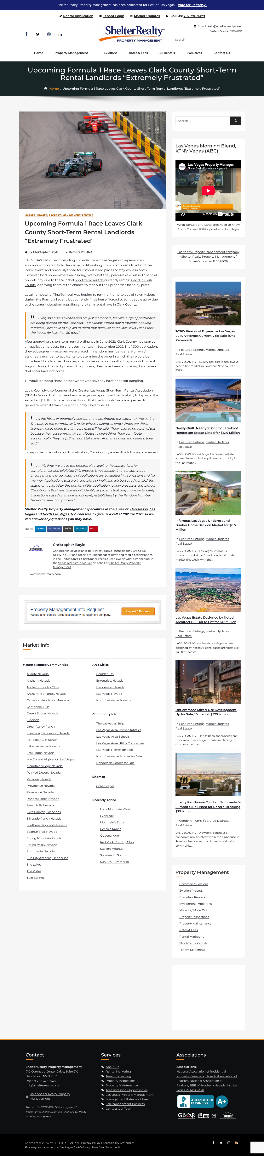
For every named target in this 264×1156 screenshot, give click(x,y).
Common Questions (193, 884)
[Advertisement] (209, 997)
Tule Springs (35, 877)
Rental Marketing (191, 936)
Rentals (87, 215)
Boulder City (105, 674)
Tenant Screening (192, 950)
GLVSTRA (33, 395)
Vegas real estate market (75, 563)
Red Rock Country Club (117, 842)
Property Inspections (194, 917)
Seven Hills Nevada (40, 805)
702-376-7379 (194, 16)
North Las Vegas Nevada (113, 700)
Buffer (68, 528)
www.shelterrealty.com (45, 574)
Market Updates (147, 16)
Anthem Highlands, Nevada (46, 693)
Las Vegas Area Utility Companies (120, 743)
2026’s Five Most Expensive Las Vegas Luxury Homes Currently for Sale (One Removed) (205, 335)
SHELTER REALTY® (66, 1143)
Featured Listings (191, 350)
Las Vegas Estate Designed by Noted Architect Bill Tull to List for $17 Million (205, 620)
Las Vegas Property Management (129, 1094)
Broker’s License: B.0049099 (225, 31)
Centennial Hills (38, 707)
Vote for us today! (192, 5)
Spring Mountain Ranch (44, 838)
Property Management (64, 215)
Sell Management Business (125, 1104)
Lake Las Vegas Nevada (43, 746)
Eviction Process (191, 890)
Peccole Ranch (110, 829)
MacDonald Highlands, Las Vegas (50, 759)
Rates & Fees (188, 930)
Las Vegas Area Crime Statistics (118, 730)
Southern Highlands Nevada (47, 825)
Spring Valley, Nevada (42, 845)
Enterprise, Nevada (109, 680)
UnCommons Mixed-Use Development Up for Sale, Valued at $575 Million (206, 712)
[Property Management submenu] (90, 53)
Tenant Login (113, 16)
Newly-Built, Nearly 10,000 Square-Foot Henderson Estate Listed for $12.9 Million (207, 430)
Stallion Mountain (112, 848)
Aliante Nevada (38, 674)
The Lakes (34, 864)
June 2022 (108, 341)
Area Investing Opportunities (126, 1090)
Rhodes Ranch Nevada (43, 799)
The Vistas (34, 871)
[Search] (235, 121)
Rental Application (78, 16)
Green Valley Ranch (41, 726)
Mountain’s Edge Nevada (45, 766)
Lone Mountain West (115, 809)
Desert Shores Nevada (42, 713)
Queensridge (109, 835)
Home (54, 88)
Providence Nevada (41, 785)
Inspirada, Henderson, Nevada (48, 733)
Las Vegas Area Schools (112, 736)
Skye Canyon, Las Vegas (44, 812)
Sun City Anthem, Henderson (47, 858)
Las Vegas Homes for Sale (114, 750)
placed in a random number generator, (107, 351)
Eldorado (33, 720)
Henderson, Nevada (110, 687)
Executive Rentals (192, 897)
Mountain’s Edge (112, 822)
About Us (112, 1067)
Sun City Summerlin (114, 862)
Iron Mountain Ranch (42, 739)
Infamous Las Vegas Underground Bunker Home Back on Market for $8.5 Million (205, 525)
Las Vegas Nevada (109, 693)
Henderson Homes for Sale (115, 763)
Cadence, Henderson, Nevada (48, 700)
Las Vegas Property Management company (208, 252)
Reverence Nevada (40, 792)
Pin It (93, 528)
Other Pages (105, 786)
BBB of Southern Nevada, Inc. (211, 1085)
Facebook (54, 528)
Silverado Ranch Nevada (44, 818)
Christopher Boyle (46, 252)
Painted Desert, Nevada (44, 772)
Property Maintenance (195, 923)
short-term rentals (89, 280)
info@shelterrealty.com (225, 26)
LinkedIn (81, 528)
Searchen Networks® (105, 1147)
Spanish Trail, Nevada (42, 831)
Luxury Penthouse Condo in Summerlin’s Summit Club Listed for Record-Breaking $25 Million (208, 806)
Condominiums (190, 820)
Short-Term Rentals (193, 943)
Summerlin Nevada (41, 851)
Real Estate (183, 354)
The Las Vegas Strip (110, 723)
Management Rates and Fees (127, 1099)
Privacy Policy (90, 1143)
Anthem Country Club (43, 687)
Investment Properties (195, 904)
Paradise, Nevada (39, 779)
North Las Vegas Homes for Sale (119, 756)
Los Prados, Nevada (41, 753)
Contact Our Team (119, 1108)
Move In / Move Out (193, 910)
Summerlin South (113, 855)
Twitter (40, 528)
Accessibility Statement (119, 1143)
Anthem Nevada (38, 680)
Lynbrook (107, 816)
